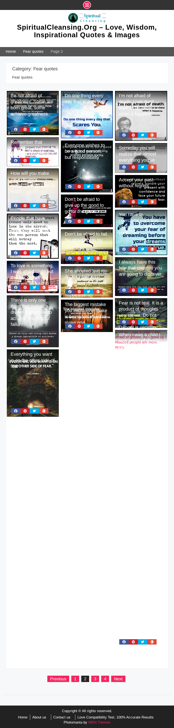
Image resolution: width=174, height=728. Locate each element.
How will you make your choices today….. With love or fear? (33, 182)
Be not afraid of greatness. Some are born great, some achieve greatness (32, 105)
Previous (58, 679)
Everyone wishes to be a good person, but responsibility (85, 151)
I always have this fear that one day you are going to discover (140, 268)
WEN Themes (99, 722)
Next (118, 679)
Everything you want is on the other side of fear (33, 360)
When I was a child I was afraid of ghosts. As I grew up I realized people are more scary (140, 346)
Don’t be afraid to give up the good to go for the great (84, 205)
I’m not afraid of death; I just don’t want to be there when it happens (136, 105)
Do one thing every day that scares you (85, 98)
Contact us (61, 717)
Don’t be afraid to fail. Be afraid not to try (86, 237)
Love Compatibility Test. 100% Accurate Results (115, 717)
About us (39, 717)
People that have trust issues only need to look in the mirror (29, 227)
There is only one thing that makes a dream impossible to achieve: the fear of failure (31, 312)
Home (22, 717)
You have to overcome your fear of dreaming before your (138, 223)
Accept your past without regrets (136, 183)
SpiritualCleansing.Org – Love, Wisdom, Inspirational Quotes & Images (87, 31)
